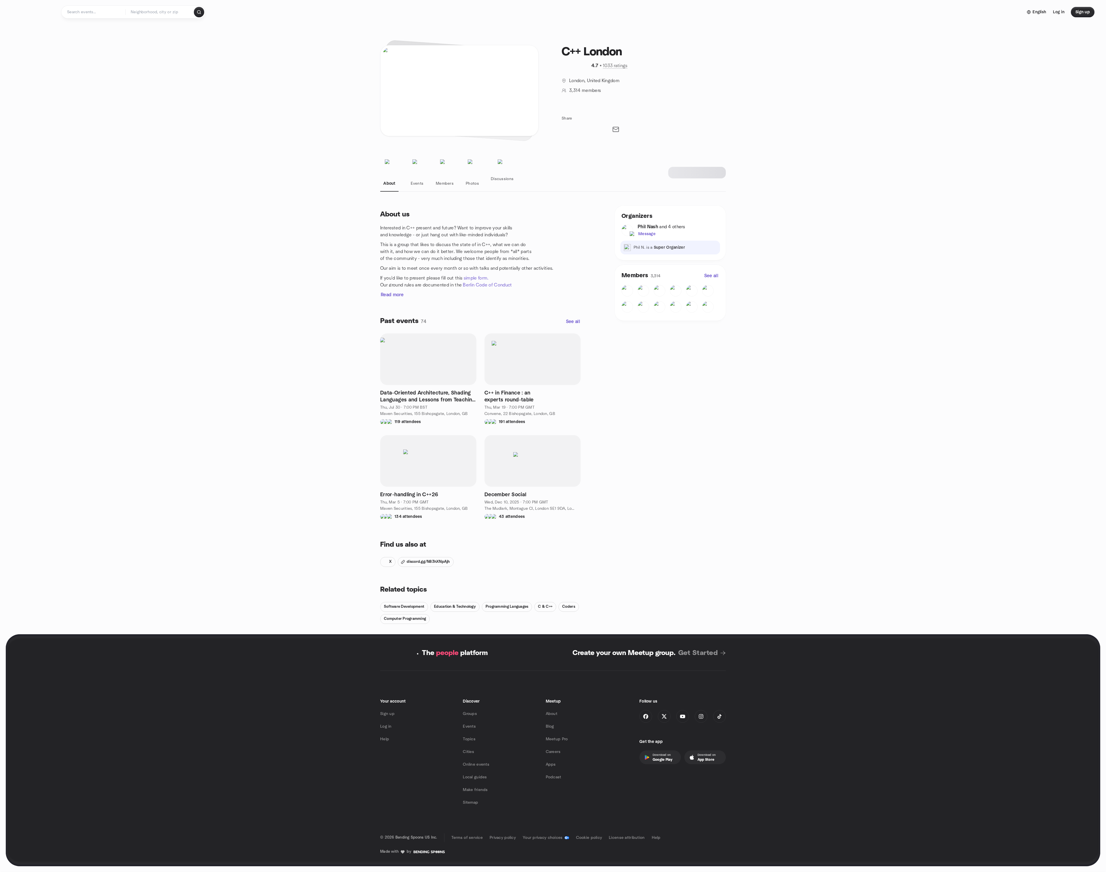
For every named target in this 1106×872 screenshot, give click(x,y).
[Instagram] (701, 716)
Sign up (387, 714)
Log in (386, 726)
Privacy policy (503, 838)
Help (384, 739)
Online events (476, 764)
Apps (551, 764)
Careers (553, 752)
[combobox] (160, 12)
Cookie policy (589, 838)
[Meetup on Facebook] (645, 716)
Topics (469, 739)
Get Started (698, 653)
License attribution (627, 838)
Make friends (475, 790)
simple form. (476, 278)
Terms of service (467, 838)
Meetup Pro (557, 739)
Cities (468, 752)
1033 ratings (615, 65)
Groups (470, 714)
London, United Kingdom (594, 80)
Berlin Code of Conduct (487, 285)
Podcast (553, 777)
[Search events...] (199, 12)
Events (469, 726)
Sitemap (470, 803)
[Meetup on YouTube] (682, 716)
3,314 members (585, 90)
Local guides (475, 777)
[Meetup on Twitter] (664, 716)
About (551, 714)
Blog (550, 726)
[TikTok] (719, 716)
